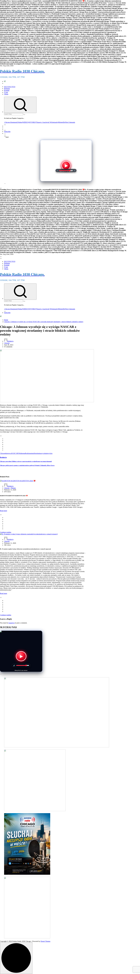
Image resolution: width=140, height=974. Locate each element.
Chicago (7, 343)
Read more (3, 511)
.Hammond (13, 122)
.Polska (19, 122)
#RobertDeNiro (63, 122)
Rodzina (27, 453)
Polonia (13, 488)
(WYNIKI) (32, 122)
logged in (12, 623)
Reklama (7, 88)
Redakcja (10, 341)
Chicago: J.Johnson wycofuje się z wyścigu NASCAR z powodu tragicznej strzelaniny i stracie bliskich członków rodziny (43, 322)
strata (32, 453)
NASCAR (14, 453)
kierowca (8, 453)
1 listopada (71, 122)
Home (6, 320)
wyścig (50, 453)
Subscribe (7, 131)
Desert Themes (45, 941)
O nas (6, 92)
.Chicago (7, 122)
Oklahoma (21, 453)
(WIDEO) (25, 122)
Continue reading (5, 532)
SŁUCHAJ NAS (9, 87)
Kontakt (6, 90)
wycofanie (44, 453)
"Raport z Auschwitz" (43, 122)
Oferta (6, 94)
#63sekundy (54, 122)
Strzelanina (37, 453)
